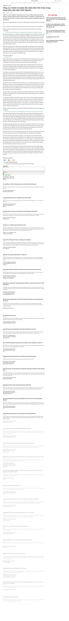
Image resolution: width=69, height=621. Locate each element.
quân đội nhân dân (14, 163)
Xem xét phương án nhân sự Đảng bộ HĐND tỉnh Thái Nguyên (17, 428)
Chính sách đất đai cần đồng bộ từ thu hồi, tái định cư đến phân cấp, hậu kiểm (21, 499)
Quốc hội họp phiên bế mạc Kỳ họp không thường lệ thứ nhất (17, 385)
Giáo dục (48, 2)
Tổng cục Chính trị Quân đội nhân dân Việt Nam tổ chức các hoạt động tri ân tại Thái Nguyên (23, 26)
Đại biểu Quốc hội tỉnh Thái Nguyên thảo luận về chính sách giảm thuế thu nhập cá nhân (23, 456)
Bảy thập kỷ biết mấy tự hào (9, 315)
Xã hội (42, 2)
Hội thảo (26, 163)
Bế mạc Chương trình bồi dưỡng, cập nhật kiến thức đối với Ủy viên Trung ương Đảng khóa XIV (56, 19)
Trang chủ (5, 5)
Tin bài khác (7, 175)
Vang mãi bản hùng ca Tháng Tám (10, 597)
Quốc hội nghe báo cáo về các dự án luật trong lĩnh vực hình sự (17, 539)
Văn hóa (38, 2)
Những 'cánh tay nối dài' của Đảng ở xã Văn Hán (14, 553)
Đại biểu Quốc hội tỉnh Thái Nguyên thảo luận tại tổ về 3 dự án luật (18, 512)
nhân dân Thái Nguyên (21, 163)
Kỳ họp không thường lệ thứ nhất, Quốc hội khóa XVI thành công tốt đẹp (19, 356)
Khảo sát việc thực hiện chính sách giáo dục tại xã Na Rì (15, 526)
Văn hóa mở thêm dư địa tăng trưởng (11, 485)
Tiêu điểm (12, 2)
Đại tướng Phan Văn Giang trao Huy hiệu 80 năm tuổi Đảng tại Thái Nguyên (20, 211)
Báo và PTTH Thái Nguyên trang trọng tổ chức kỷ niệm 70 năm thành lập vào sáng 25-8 (22, 342)
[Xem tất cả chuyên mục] (61, 2)
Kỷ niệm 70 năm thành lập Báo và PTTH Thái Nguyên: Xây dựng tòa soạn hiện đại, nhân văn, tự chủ (55, 25)
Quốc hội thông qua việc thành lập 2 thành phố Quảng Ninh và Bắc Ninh (19, 329)
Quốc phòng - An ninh (54, 2)
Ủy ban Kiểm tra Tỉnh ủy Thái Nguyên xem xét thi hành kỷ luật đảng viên (19, 184)
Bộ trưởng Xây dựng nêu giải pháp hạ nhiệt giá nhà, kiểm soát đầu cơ (19, 443)
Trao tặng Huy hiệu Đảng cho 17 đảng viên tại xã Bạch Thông (17, 197)
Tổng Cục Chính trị (8, 163)
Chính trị (24, 2)
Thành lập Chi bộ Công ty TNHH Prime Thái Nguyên (15, 568)
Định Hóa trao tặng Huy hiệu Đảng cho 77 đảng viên (15, 254)
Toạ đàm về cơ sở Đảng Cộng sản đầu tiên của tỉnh (14, 225)
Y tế (45, 2)
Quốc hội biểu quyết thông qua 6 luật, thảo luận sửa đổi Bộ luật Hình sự (19, 413)
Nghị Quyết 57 (30, 2)
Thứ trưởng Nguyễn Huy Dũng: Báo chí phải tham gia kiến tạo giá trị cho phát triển (22, 269)
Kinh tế (34, 2)
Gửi (3, 173)
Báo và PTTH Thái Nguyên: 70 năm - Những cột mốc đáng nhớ (17, 239)
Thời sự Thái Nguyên (18, 2)
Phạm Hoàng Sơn (31, 163)
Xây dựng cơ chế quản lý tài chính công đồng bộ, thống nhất (16, 610)
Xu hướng (52, 15)
